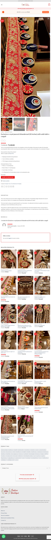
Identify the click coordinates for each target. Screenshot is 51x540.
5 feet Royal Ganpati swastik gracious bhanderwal (25, 352)
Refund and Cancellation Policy (7, 517)
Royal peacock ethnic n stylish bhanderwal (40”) (40, 382)
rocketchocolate (18, 457)
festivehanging (31, 453)
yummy (16, 459)
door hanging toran (14, 453)
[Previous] (3, 67)
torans (40, 457)
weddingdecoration (10, 459)
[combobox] (25, 468)
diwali (14, 451)
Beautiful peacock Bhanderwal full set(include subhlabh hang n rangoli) (25, 326)
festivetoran (37, 453)
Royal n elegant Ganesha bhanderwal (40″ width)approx (8, 382)
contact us (18, 172)
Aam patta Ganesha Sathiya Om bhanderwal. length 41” (24, 297)
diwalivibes (8, 453)
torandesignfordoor (34, 457)
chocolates (32, 449)
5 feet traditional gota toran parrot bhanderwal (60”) (41, 408)
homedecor (3, 455)
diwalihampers (34, 451)
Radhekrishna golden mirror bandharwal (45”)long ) (40, 297)
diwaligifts (28, 451)
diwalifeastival (18, 451)
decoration (3, 451)
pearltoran (38, 455)
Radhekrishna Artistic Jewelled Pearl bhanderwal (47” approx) (25, 271)
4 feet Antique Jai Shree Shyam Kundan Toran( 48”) (42, 271)
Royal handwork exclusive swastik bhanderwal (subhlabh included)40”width (7, 437)
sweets (23, 457)
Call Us (12, 153)
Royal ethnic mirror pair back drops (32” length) (25, 436)
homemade (15, 455)
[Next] (47, 67)
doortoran (21, 453)
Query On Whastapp (7, 177)
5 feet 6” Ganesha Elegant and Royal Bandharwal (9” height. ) (8, 326)
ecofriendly (26, 453)
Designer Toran (8, 132)
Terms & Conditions (5, 515)
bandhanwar (11, 449)
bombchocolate (20, 449)
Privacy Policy (4, 513)
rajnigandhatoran (11, 457)
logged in (10, 238)
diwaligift (24, 451)
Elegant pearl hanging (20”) (40, 325)
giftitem (46, 453)
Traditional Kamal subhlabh (6, 270)
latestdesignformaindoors (28, 455)
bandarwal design (4, 449)
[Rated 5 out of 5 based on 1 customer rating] (25, 143)
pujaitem (43, 455)
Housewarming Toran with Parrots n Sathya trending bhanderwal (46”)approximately (42, 352)
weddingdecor (3, 459)
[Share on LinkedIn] (13, 186)
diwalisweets (45, 451)
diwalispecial (40, 451)
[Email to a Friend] (9, 186)
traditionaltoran (45, 457)
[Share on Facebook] (4, 186)
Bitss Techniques (34, 538)
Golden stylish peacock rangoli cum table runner (8, 352)
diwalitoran (3, 453)
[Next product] (2, 141)
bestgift (15, 449)
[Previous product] (4, 141)
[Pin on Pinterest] (11, 186)
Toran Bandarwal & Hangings (16, 183)
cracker (37, 449)
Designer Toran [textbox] (24, 468)
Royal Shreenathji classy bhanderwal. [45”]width (8, 297)
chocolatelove (27, 449)
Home (2, 132)
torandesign (28, 457)
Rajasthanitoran (4, 457)
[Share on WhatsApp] (2, 186)
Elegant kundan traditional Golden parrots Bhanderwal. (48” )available (7, 408)
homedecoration (9, 455)
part (35, 455)
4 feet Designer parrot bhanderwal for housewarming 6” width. (25, 382)
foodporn (42, 453)
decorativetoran (9, 451)
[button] (1, 4)
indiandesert (20, 455)
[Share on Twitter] (7, 186)
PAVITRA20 (45, 12)
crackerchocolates (42, 449)
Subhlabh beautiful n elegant (23, 407)
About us (3, 510)
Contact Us (3, 520)
